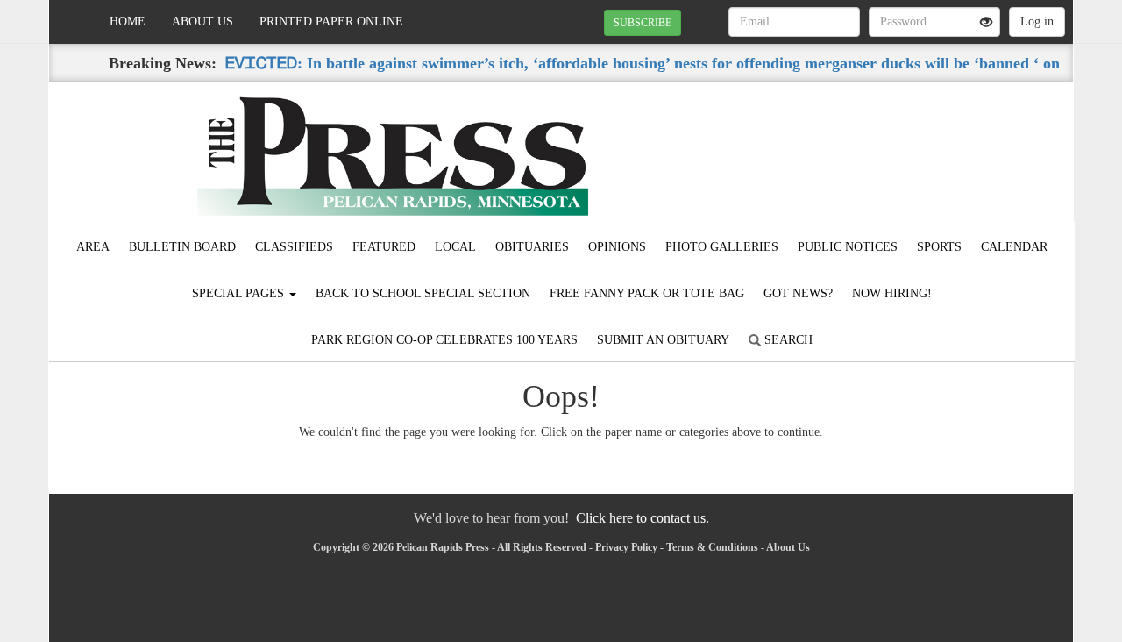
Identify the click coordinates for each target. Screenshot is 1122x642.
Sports (939, 246)
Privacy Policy (626, 547)
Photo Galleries (721, 246)
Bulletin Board (182, 246)
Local (455, 246)
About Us (202, 21)
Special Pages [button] (240, 293)
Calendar (1014, 246)
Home (128, 21)
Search (787, 339)
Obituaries (532, 246)
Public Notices (848, 246)
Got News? (798, 293)
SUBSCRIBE (642, 23)
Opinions (617, 246)
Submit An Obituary (663, 339)
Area (93, 246)
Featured (383, 246)
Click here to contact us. (642, 517)
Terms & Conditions (712, 547)
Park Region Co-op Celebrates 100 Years (444, 339)
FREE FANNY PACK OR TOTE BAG (647, 293)
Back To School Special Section (423, 293)
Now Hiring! (892, 293)
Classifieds (294, 246)
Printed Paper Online (331, 21)
